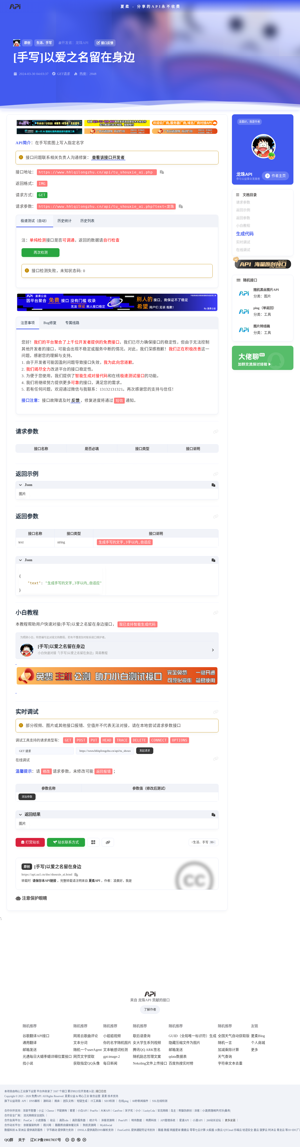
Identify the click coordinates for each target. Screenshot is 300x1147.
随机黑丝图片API (266, 289)
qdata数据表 (178, 1056)
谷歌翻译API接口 (36, 1036)
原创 (27, 42)
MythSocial (106, 1125)
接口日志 (101, 1091)
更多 (254, 1050)
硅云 (52, 1120)
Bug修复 (49, 323)
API (24, 1101)
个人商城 (258, 1043)
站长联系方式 (68, 842)
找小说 (28, 1063)
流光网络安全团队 (34, 1115)
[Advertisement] (150, 953)
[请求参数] (216, 432)
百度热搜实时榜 (181, 1063)
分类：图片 (262, 296)
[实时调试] (216, 712)
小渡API (197, 1120)
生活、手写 (44, 42)
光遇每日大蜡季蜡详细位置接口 (47, 1056)
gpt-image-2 (111, 1056)
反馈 (75, 400)
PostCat (27, 1120)
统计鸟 (93, 1120)
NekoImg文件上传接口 (150, 1063)
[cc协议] (76, 1140)
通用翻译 (30, 1043)
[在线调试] (216, 759)
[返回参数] (216, 516)
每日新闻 (110, 1063)
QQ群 (8, 1140)
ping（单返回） (264, 308)
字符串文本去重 (230, 1063)
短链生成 (82, 1101)
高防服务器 (78, 1120)
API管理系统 (167, 1120)
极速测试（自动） (35, 221)
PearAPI (122, 1120)
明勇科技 (151, 1120)
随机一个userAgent (87, 1050)
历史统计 (65, 221)
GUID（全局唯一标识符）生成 (192, 1036)
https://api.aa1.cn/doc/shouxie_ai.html (47, 874)
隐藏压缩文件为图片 (184, 1043)
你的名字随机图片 (117, 1043)
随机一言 (225, 1043)
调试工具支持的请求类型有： (101, 740)
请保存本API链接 (44, 880)
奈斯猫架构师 (31, 1125)
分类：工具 (262, 314)
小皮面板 (41, 1120)
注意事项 (28, 323)
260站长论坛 (213, 1120)
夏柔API (94, 880)
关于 (21, 1140)
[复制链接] (108, 842)
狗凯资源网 (89, 1125)
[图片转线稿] (244, 329)
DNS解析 (34, 1101)
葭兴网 (47, 1125)
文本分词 (80, 1043)
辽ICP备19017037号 (45, 1140)
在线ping (123, 1101)
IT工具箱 (96, 1101)
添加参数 (27, 796)
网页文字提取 (83, 1056)
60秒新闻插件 (140, 1101)
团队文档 (68, 1101)
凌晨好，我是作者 (249, 121)
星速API (184, 1120)
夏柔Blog (258, 1036)
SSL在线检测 (159, 1101)
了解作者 (150, 1009)
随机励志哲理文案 (147, 1056)
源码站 (47, 1101)
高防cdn (63, 1120)
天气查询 (225, 1056)
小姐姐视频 (112, 1036)
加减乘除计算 (228, 1050)
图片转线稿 (261, 326)
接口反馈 (107, 43)
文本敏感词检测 (115, 1050)
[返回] (15, 7)
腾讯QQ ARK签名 (147, 1050)
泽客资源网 (107, 1120)
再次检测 (41, 252)
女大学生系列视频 (147, 1043)
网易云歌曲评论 (85, 1036)
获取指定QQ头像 (86, 1063)
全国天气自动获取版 (233, 1036)
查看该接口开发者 (108, 157)
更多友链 (230, 1120)
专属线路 (72, 323)
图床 (57, 1101)
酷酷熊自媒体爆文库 (67, 1125)
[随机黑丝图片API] (244, 293)
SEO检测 (109, 1101)
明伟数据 (136, 1120)
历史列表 (87, 221)
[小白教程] (216, 613)
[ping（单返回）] (244, 311)
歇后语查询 (141, 1036)
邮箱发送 (30, 1050)
